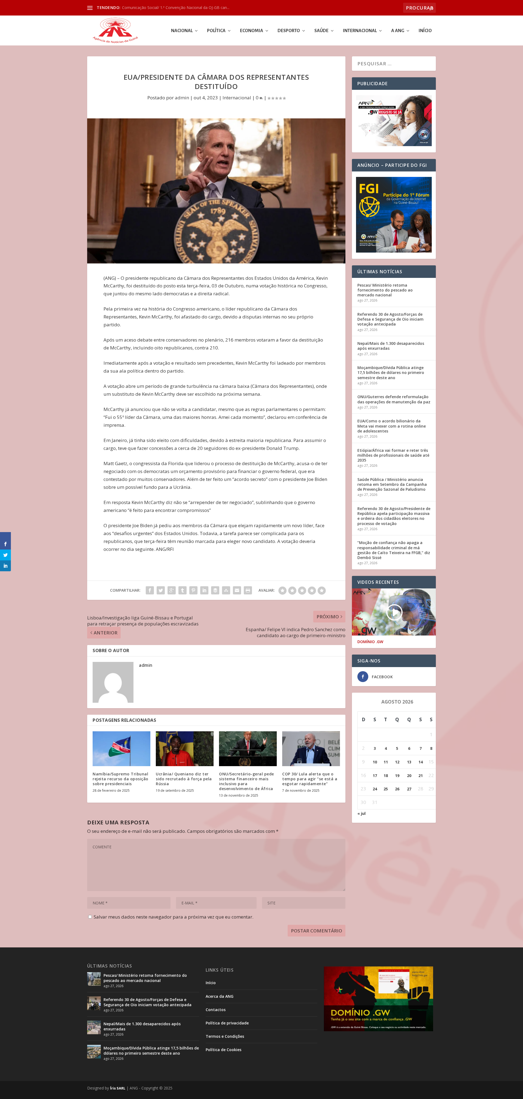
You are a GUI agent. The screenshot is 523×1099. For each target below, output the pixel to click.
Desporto (289, 31)
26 (397, 788)
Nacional (182, 31)
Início (425, 31)
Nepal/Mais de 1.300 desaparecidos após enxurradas (390, 346)
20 (409, 775)
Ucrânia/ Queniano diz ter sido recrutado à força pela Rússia (184, 778)
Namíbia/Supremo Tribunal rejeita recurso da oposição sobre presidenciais (121, 778)
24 (375, 788)
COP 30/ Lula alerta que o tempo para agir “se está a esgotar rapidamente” (309, 778)
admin (182, 97)
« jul (361, 813)
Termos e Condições (225, 1036)
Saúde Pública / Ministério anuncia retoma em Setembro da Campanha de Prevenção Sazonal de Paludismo (392, 484)
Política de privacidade (227, 1023)
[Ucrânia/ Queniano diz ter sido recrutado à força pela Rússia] (185, 748)
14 (420, 762)
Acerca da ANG (219, 996)
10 (375, 762)
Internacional (360, 31)
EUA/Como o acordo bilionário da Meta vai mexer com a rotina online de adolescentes (391, 425)
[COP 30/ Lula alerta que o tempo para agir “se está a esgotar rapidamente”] (311, 748)
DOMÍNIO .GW (370, 641)
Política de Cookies (223, 1049)
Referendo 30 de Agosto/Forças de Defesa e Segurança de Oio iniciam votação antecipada (390, 319)
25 (386, 788)
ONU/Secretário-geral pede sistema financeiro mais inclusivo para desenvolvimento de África (246, 781)
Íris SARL (117, 1088)
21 (420, 775)
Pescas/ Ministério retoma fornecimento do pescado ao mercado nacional (385, 290)
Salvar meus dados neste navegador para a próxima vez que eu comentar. (173, 917)
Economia (251, 31)
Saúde (321, 31)
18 (386, 775)
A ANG (397, 31)
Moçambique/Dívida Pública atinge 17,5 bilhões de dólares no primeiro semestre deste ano (390, 372)
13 (409, 762)
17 (375, 775)
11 (386, 762)
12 (397, 762)
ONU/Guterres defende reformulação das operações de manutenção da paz (393, 399)
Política (216, 31)
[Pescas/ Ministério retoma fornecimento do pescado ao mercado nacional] (94, 979)
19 (397, 775)
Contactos (216, 1009)
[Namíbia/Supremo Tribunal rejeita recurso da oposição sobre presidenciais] (121, 748)
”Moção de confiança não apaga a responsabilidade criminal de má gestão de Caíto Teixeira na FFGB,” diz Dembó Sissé (393, 550)
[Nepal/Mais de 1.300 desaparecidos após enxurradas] (94, 1027)
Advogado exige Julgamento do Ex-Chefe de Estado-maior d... (176, 7)
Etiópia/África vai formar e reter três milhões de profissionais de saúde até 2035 (393, 455)
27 (409, 788)
